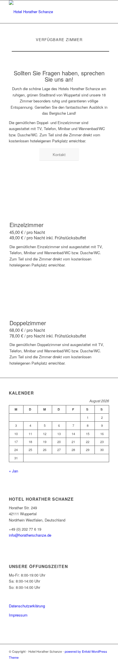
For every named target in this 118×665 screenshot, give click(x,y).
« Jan (13, 471)
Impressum (18, 615)
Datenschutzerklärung (27, 606)
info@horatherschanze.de (30, 535)
